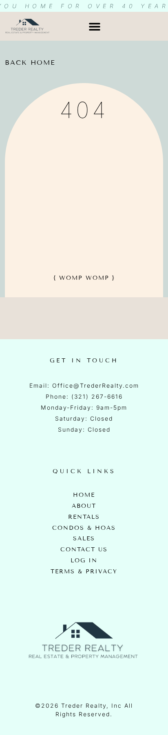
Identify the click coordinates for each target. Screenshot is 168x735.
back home (30, 62)
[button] (94, 26)
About (84, 506)
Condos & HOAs (84, 528)
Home (84, 495)
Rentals (84, 517)
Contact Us (84, 549)
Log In (84, 560)
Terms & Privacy (84, 571)
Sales (84, 538)
